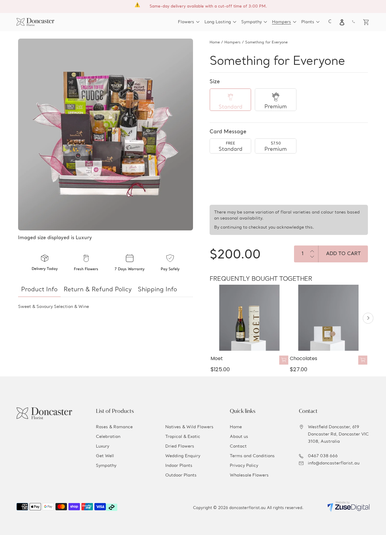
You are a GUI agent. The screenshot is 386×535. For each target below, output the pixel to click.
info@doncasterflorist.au (333, 463)
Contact (238, 446)
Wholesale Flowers (249, 475)
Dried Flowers (179, 446)
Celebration (108, 437)
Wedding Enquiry (182, 456)
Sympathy (106, 466)
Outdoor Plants (181, 475)
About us (239, 437)
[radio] (230, 99)
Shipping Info (157, 290)
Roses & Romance (114, 427)
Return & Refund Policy (98, 290)
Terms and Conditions (252, 456)
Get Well (105, 456)
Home (215, 42)
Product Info (39, 290)
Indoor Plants (178, 466)
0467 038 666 (323, 456)
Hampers (232, 42)
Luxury (102, 446)
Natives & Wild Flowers (189, 427)
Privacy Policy (244, 466)
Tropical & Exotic (182, 437)
